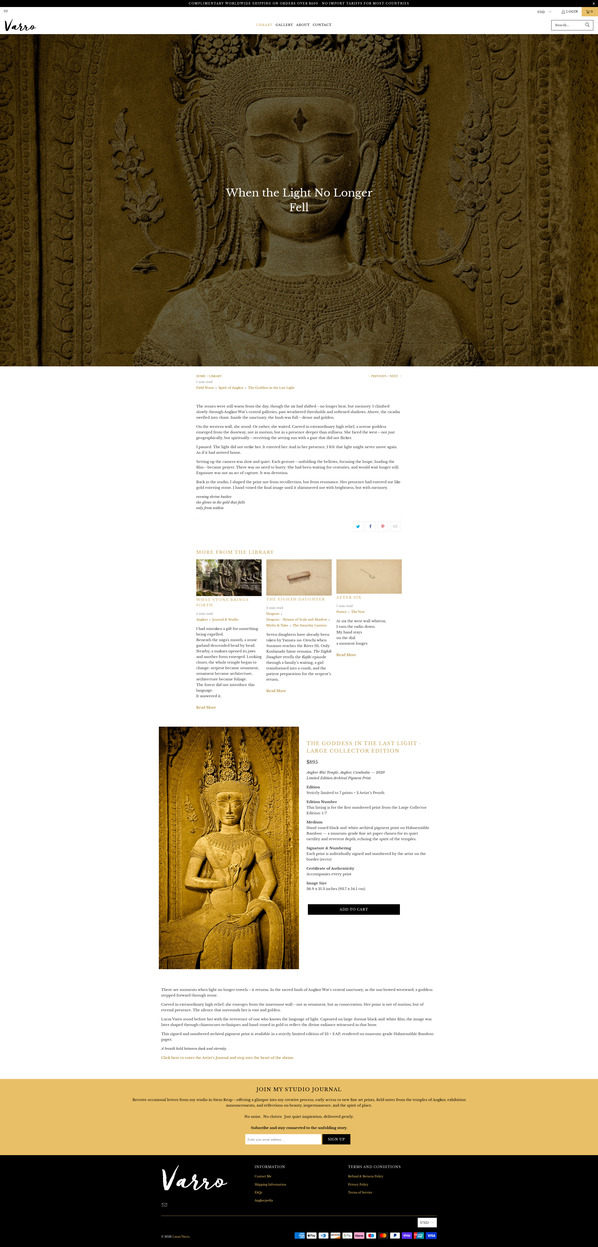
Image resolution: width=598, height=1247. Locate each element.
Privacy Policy (358, 1184)
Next (394, 376)
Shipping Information (270, 1184)
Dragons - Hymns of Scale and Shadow (296, 619)
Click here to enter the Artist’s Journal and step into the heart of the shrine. (227, 1057)
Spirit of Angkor (231, 387)
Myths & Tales (277, 625)
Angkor (202, 619)
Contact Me (263, 1176)
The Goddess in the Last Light (271, 387)
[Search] (587, 25)
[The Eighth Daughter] (299, 577)
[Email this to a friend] (395, 527)
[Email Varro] (5, 11)
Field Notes (205, 387)
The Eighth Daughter (295, 599)
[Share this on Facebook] (371, 527)
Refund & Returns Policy (365, 1176)
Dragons (272, 613)
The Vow (358, 612)
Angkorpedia (264, 1200)
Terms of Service (360, 1192)
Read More (206, 707)
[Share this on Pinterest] (383, 527)
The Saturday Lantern (310, 625)
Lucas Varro (180, 1236)
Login (572, 11)
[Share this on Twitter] (358, 527)
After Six (348, 597)
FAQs (258, 1192)
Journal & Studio (225, 619)
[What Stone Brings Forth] (229, 577)
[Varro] (20, 25)
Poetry (341, 612)
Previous (378, 376)
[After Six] (369, 576)
